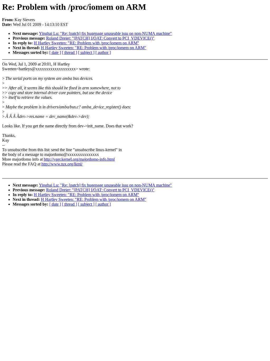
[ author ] (103, 52)
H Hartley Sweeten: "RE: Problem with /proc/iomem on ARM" (86, 43)
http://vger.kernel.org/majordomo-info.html (79, 159)
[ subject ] (86, 52)
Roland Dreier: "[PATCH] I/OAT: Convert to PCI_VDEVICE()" (100, 38)
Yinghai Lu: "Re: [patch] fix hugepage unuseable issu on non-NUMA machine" (105, 33)
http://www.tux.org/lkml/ (62, 164)
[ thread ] (69, 52)
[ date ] (55, 52)
